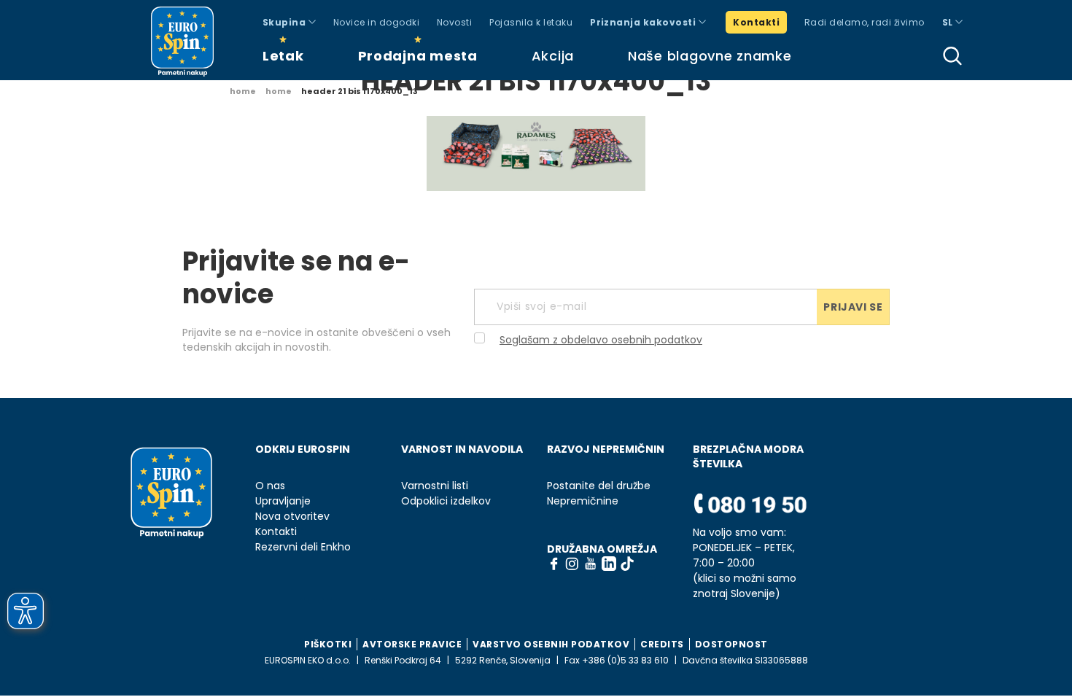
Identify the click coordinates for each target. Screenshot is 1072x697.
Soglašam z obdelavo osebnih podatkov (601, 339)
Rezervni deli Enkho (303, 547)
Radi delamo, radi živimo (864, 22)
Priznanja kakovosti (644, 22)
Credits (662, 644)
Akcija (553, 56)
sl (948, 22)
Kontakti (756, 22)
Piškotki (327, 644)
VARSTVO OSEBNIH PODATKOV (551, 644)
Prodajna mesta (418, 56)
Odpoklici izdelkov (446, 501)
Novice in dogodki (376, 22)
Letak (283, 56)
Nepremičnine (582, 501)
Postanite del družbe (598, 486)
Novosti (454, 22)
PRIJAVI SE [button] (852, 307)
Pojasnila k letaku (530, 22)
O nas (270, 486)
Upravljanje (283, 501)
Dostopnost (731, 644)
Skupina (285, 22)
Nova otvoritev (292, 516)
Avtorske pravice (412, 644)
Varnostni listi (434, 486)
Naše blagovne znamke (709, 56)
